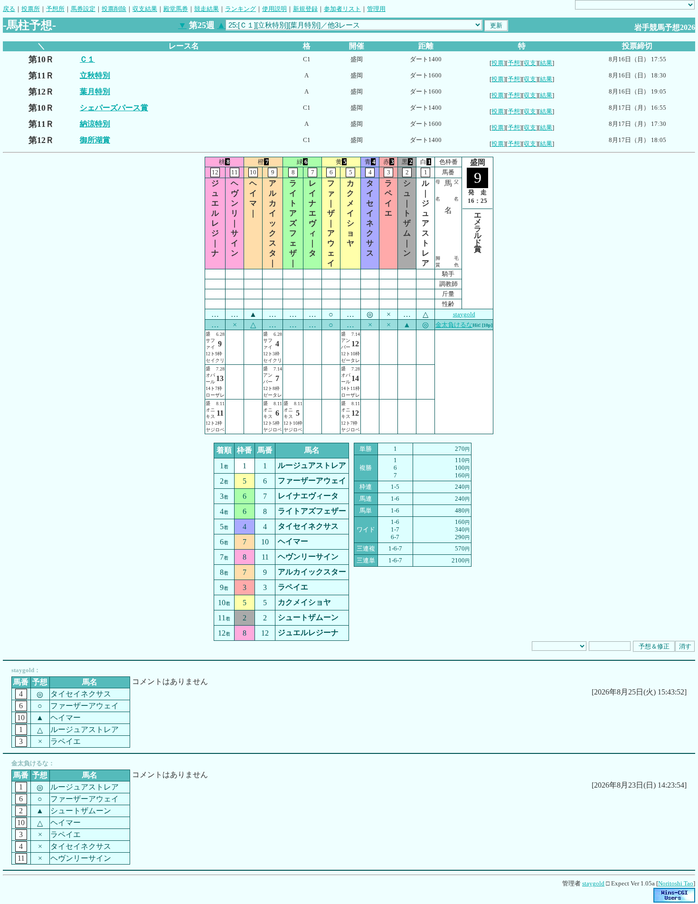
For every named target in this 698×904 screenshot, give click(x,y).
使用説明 (274, 8)
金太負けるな (453, 324)
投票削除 (114, 8)
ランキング (240, 8)
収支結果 (144, 8)
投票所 (30, 8)
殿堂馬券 (175, 8)
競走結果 (206, 8)
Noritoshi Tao (675, 883)
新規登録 (305, 8)
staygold (464, 314)
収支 (530, 63)
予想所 (55, 8)
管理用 (376, 8)
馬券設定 (83, 8)
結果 (546, 63)
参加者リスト (342, 8)
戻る (9, 8)
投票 (497, 63)
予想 (514, 63)
